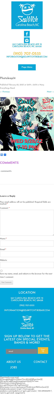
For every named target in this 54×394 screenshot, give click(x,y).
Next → (50, 92)
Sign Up (43, 350)
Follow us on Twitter (27, 40)
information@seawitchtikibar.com (27, 57)
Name (3, 239)
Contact (40, 362)
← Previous (5, 92)
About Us (13, 362)
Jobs (13, 367)
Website (3, 260)
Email (3, 250)
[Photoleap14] (27, 124)
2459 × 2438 (32, 85)
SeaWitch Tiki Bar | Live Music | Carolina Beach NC (27, 15)
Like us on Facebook (27, 33)
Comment (5, 208)
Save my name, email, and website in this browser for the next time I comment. (26, 275)
